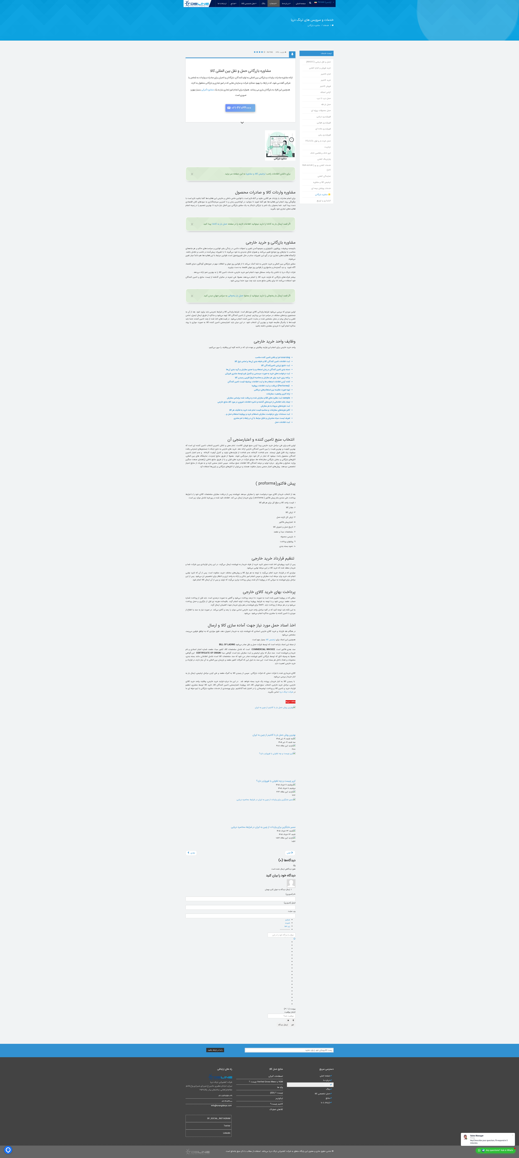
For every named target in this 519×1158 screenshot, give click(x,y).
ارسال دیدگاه (283, 1024)
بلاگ (263, 3)
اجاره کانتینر (326, 74)
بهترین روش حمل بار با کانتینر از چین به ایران (274, 735)
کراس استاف (325, 92)
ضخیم (287, 919)
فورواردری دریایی (324, 116)
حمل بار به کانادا (219, 224)
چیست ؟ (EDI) (276, 1092)
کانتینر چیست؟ (276, 1104)
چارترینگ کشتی (324, 159)
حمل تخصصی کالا (248, 3)
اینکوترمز (279, 1098)
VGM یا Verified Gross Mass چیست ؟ (266, 1081)
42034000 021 (227, 1101)
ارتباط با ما (222, 3)
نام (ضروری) (290, 894)
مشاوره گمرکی (207, 90)
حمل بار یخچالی (235, 296)
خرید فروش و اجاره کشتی (320, 68)
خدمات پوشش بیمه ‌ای (321, 188)
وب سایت (291, 911)
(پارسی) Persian (325, 2)
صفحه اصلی (301, 3)
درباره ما (286, 3)
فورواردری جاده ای (323, 128)
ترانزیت (327, 147)
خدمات (273, 3)
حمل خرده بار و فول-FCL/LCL (318, 141)
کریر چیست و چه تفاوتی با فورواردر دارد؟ (275, 781)
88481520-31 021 (225, 1095)
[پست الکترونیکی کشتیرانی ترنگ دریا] (209, 1105)
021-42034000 (241, 108)
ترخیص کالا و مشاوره (255, 174)
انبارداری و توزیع (324, 200)
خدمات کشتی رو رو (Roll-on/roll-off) (316, 168)
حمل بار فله (326, 104)
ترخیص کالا (270, 639)
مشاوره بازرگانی (321, 194)
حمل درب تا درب (324, 98)
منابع (233, 3)
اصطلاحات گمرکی (275, 1076)
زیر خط (287, 926)
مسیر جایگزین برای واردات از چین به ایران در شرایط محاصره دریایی (263, 827)
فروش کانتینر (325, 86)
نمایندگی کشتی (324, 176)
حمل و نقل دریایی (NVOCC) (318, 62)
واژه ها (280, 1087)
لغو (293, 1024)
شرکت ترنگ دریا (286, 692)
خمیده (287, 923)
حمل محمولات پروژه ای (321, 110)
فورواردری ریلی (324, 134)
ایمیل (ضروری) (289, 902)
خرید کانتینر (326, 80)
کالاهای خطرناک (276, 1109)
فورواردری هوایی (324, 122)
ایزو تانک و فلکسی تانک (320, 153)
